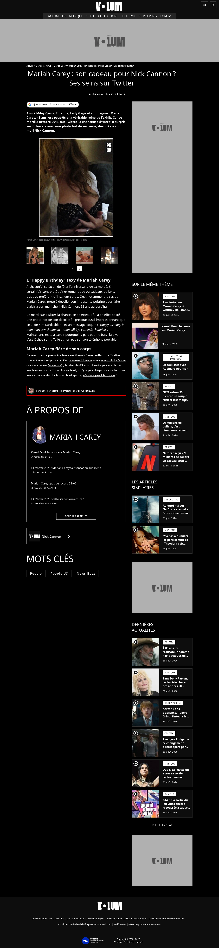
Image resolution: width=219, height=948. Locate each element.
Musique (76, 16)
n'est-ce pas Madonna (99, 375)
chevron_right (80, 268)
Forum (165, 16)
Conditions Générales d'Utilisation (48, 918)
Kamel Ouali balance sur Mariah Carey (176, 328)
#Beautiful (88, 315)
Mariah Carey (60, 65)
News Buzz (86, 573)
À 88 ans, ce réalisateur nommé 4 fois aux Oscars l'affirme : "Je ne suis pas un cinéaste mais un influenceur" (176, 659)
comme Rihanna (80, 360)
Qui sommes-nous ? (76, 918)
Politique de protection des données (167, 918)
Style (90, 16)
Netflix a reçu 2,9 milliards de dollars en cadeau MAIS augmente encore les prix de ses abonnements (176, 462)
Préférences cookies (151, 924)
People (36, 573)
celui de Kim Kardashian (44, 325)
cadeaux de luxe (102, 291)
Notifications (120, 924)
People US (59, 573)
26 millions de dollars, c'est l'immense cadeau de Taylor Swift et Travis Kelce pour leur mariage (175, 432)
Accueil (30, 65)
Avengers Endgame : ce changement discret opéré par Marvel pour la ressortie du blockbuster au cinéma (176, 750)
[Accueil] (109, 6)
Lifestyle (129, 16)
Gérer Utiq (133, 924)
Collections (108, 16)
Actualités (57, 16)
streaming (148, 16)
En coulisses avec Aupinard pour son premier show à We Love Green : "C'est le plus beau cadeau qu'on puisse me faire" (176, 376)
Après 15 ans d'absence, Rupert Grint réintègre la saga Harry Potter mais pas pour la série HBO (175, 718)
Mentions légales (96, 918)
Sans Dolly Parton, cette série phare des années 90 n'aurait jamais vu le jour (175, 686)
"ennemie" (55, 365)
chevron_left (73, 268)
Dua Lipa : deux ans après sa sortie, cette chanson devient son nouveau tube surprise (176, 779)
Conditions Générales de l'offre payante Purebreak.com (84, 924)
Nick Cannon (70, 306)
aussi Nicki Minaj (113, 360)
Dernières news (43, 65)
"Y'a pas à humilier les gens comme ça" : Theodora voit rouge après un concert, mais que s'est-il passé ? (176, 545)
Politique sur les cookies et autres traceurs (127, 918)
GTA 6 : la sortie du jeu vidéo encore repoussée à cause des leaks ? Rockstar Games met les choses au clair (176, 809)
